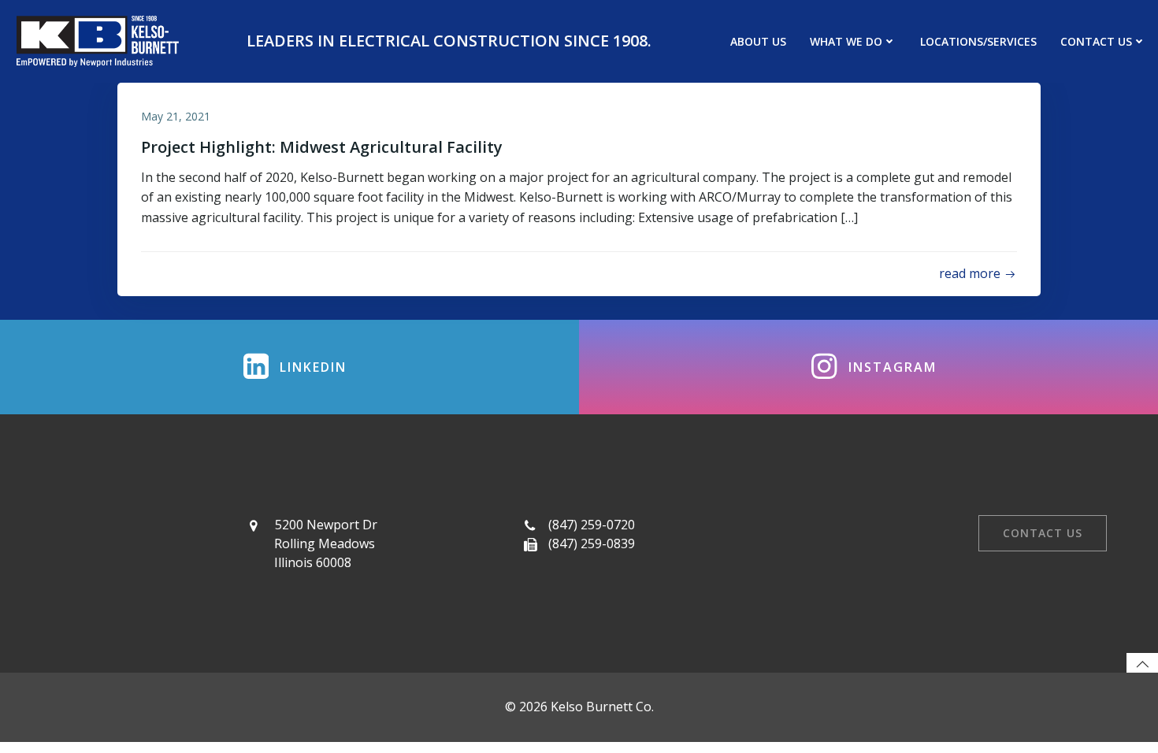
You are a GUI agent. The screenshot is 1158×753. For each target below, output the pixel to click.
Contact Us (1096, 41)
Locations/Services (978, 41)
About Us (758, 41)
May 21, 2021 (175, 116)
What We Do (846, 41)
